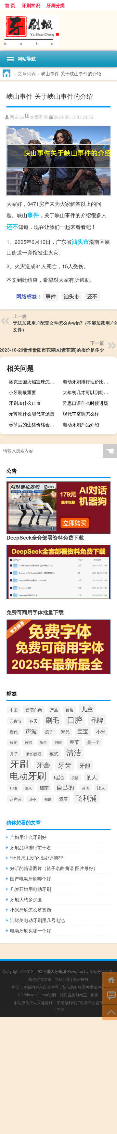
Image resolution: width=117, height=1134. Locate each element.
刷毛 (52, 720)
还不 (12, 226)
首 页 (10, 5)
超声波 (15, 799)
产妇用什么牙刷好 (28, 837)
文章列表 (27, 73)
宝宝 (82, 731)
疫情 (75, 777)
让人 (101, 788)
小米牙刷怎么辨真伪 (30, 909)
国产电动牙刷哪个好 (30, 878)
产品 (54, 710)
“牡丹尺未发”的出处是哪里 (36, 857)
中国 (14, 709)
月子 (14, 754)
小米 (100, 731)
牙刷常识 (31, 5)
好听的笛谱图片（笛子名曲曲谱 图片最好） (54, 868)
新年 (43, 742)
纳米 (28, 788)
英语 (85, 788)
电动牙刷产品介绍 (81, 424)
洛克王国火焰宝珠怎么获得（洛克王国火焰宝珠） (35, 381)
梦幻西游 (34, 753)
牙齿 (65, 765)
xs (22, 117)
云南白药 (33, 709)
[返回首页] (109, 979)
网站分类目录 (101, 971)
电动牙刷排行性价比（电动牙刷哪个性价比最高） (89, 381)
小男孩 (58, 1009)
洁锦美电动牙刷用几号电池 (37, 920)
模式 (53, 753)
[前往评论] (109, 995)
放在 (13, 742)
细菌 (44, 787)
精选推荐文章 (40, 979)
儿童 (87, 709)
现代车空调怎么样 (81, 413)
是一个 (93, 742)
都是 (47, 799)
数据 (28, 742)
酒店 (63, 799)
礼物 (13, 788)
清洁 (73, 752)
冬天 (33, 721)
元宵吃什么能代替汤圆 (31, 413)
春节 (74, 741)
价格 (69, 710)
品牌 (96, 720)
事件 (33, 215)
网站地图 (62, 979)
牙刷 (19, 763)
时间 (58, 742)
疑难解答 (81, 979)
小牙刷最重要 (22, 392)
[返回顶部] (109, 1011)
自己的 (65, 787)
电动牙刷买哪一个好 (30, 930)
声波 (31, 731)
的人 (91, 776)
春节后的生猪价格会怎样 (34, 424)
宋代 (65, 732)
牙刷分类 (55, 5)
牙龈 (84, 765)
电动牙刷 (28, 775)
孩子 (49, 732)
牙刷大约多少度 (26, 899)
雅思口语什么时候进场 (85, 403)
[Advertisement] (58, 1075)
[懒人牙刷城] (58, 30)
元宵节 (15, 721)
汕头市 (80, 241)
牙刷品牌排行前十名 (30, 847)
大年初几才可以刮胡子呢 (88, 392)
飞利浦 (86, 797)
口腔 (75, 719)
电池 (59, 777)
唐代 (14, 731)
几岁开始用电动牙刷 (30, 889)
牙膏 (43, 765)
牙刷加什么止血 (25, 403)
